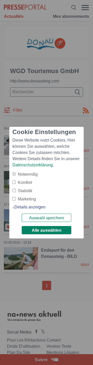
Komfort (25, 182)
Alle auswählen (46, 230)
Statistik (25, 191)
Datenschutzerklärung (32, 165)
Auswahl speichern (46, 218)
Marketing (27, 199)
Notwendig (28, 174)
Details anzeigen (29, 207)
